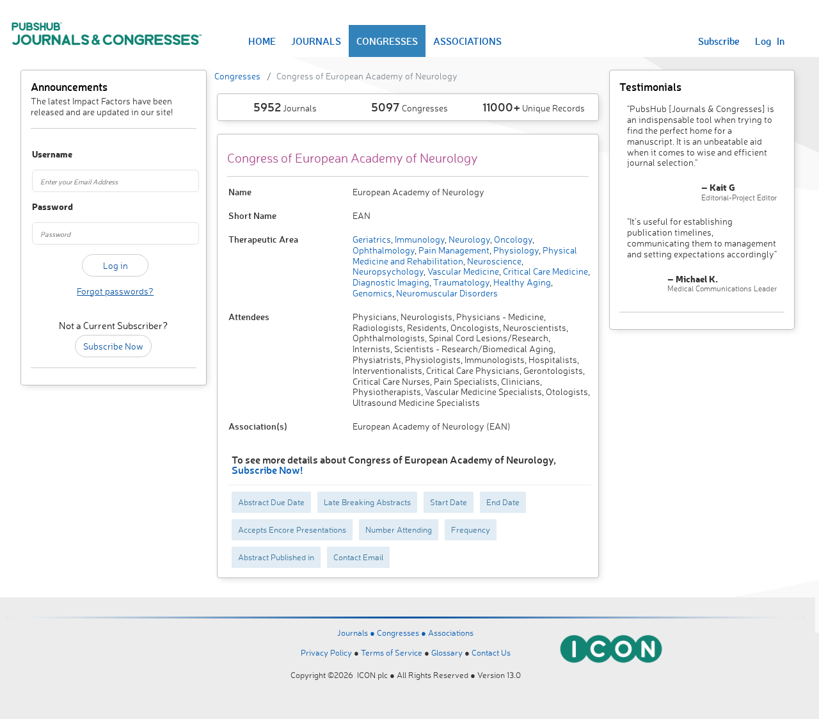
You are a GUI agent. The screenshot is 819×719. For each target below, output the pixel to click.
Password (44, 207)
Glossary (447, 652)
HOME (262, 41)
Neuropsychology (388, 271)
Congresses (237, 75)
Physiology (515, 250)
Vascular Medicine (462, 271)
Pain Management (453, 250)
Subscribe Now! (267, 469)
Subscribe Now (113, 346)
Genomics (372, 292)
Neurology (468, 239)
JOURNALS (316, 41)
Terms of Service (391, 652)
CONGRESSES (387, 41)
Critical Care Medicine (544, 271)
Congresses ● (402, 632)
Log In (769, 41)
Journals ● (357, 632)
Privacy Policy (326, 652)
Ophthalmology (384, 250)
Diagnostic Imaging (391, 282)
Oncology (512, 239)
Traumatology (460, 282)
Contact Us (491, 652)
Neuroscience (493, 260)
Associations (450, 632)
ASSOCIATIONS (467, 41)
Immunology (419, 239)
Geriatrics (372, 239)
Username (44, 154)
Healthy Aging (521, 282)
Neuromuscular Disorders (446, 292)
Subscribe (719, 41)
